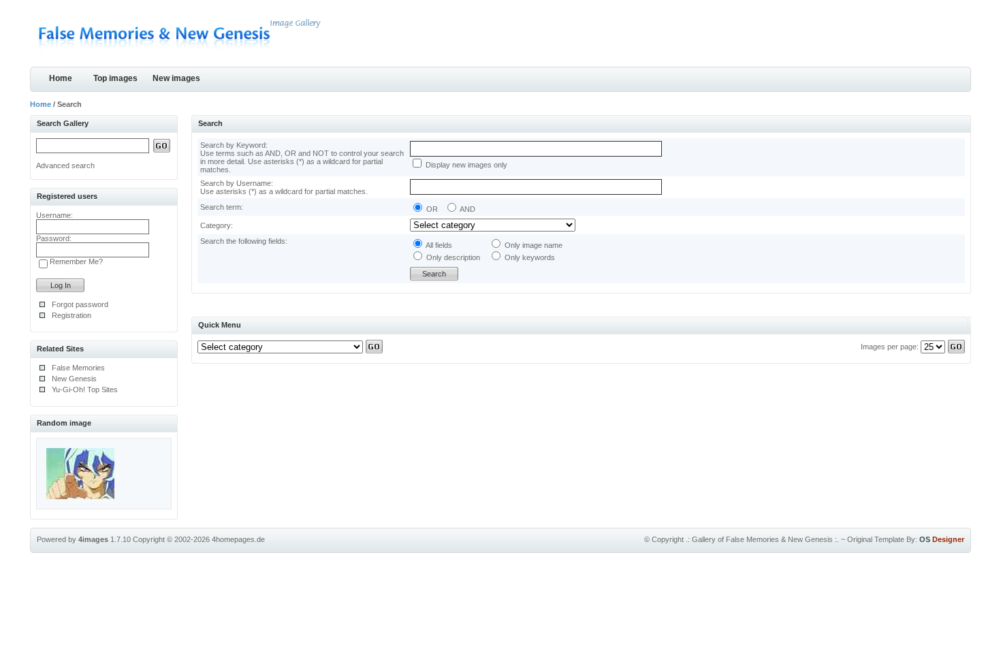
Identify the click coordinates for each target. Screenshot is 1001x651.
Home (60, 78)
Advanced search (65, 165)
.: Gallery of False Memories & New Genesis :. (762, 539)
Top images (115, 78)
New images (176, 78)
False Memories (78, 368)
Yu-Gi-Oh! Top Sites (85, 389)
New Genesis (74, 379)
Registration (71, 315)
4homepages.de (238, 539)
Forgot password (80, 304)
